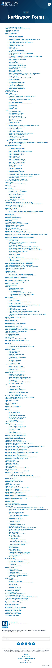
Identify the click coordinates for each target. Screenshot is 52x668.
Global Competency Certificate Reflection (20, 378)
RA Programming (13, 538)
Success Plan (12, 308)
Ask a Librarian (13, 414)
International (9, 372)
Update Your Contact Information (17, 143)
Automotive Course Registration (14, 205)
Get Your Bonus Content (12, 332)
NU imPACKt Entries (16, 536)
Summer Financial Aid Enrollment (17, 309)
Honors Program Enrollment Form (17, 65)
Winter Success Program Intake (17, 88)
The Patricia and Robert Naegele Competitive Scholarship (24, 311)
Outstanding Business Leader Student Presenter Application (24, 477)
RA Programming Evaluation (18, 540)
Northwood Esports (14, 532)
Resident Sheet (13, 546)
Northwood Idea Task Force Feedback (16, 441)
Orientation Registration (12, 615)
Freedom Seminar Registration (14, 326)
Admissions (9, 93)
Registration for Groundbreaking (14, 493)
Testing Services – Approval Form (15, 595)
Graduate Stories (13, 62)
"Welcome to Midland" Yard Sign (14, 27)
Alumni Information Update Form (17, 160)
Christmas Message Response (13, 222)
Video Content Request (15, 432)
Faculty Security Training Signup (17, 357)
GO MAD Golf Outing (14, 170)
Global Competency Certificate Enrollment (20, 377)
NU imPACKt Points (14, 535)
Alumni (8, 147)
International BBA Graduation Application (20, 381)
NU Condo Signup (11, 460)
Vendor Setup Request (15, 291)
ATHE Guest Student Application (17, 374)
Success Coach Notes (14, 79)
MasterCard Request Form (15, 289)
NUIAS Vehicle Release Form (16, 194)
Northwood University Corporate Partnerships (18, 447)
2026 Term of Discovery (12, 31)
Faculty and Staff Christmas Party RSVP (16, 282)
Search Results (10, 501)
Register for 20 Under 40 (13, 489)
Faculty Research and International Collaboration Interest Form (25, 56)
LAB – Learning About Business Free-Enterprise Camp (20, 397)
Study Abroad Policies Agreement (18, 573)
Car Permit (9, 220)
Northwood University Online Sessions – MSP (17, 454)
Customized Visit (13, 94)
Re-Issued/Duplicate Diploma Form (18, 179)
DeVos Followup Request (15, 245)
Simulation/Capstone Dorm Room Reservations (21, 262)
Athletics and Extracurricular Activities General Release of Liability (26, 507)
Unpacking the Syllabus (15, 587)
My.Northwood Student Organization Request (21, 529)
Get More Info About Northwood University (20, 99)
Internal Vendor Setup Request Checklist (21, 292)
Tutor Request (12, 564)
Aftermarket (9, 140)
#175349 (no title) (13, 579)
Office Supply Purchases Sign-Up (14, 472)
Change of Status (13, 352)
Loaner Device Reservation (16, 391)
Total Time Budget (13, 586)
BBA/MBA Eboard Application (16, 512)
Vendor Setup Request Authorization (21, 295)
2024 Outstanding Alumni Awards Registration (18, 28)
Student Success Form (14, 122)
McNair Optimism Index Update (14, 609)
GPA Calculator (13, 584)
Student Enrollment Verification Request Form (21, 77)
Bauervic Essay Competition (13, 209)
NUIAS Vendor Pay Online (15, 196)
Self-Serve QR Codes (14, 429)
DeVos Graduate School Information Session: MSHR (19, 263)
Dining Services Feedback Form (14, 269)
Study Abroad (10, 567)
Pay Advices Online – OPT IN (13, 480)
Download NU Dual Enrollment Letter (15, 279)
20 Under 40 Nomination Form (17, 148)
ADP (7, 110)
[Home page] (9, 5)
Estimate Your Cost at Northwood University (17, 280)
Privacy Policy (26, 656)
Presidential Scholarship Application (18, 306)
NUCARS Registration (11, 463)
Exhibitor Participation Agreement (18, 191)
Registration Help (13, 76)
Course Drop (12, 47)
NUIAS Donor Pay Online (15, 193)
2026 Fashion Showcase (12, 30)
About (26, 654)
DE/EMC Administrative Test (13, 226)
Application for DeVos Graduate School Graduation (22, 242)
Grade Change (12, 61)
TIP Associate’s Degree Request (17, 312)
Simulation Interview (14, 260)
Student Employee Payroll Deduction (18, 139)
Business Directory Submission (16, 163)
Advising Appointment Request (17, 38)
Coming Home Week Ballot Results (20, 515)
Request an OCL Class (14, 363)
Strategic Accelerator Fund (16, 137)
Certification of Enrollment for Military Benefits (21, 42)
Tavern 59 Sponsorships (12, 590)
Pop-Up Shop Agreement (12, 486)
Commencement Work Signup (16, 45)
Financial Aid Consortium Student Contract (20, 302)
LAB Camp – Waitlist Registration (15, 398)
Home (26, 12)
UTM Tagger (12, 431)
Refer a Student (13, 105)
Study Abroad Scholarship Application (19, 575)
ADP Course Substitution (15, 114)
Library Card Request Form (16, 418)
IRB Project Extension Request (17, 368)
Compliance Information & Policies (26, 658)
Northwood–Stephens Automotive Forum (17, 458)
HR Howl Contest (13, 358)
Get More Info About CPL (15, 120)
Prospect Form (13, 186)
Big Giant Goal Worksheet (15, 581)
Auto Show (9, 188)
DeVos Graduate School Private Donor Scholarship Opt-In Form (25, 249)
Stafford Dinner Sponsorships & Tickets (16, 504)
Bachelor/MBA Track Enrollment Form (18, 41)
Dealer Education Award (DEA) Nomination (17, 229)
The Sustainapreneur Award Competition (17, 598)
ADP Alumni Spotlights (15, 150)
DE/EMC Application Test (12, 228)
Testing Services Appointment (16, 84)
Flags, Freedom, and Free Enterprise (15, 317)
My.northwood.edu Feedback (13, 440)
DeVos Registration (14, 256)
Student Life (9, 506)
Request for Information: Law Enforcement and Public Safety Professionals (25, 497)
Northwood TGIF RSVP (12, 444)
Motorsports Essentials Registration (15, 438)
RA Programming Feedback (18, 541)
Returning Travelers (11, 500)
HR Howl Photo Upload (15, 360)
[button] (49, 4)
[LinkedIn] (26, 643)
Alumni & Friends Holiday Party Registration (20, 151)
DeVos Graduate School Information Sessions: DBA (19, 265)
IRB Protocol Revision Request (17, 371)
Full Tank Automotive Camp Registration (16, 331)
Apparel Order (10, 182)
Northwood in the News (12, 612)
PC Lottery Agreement (15, 394)
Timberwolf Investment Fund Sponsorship (17, 599)
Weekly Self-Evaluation (15, 589)
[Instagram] (22, 643)
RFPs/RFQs (26, 660)
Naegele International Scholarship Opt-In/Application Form (24, 305)
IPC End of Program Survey (16, 383)
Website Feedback (11, 606)
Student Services (10, 558)
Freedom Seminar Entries (15, 325)
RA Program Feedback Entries (22, 543)
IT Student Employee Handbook (17, 389)
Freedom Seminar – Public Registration (16, 323)
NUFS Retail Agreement (12, 464)
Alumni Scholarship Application (17, 162)
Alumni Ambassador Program (16, 153)
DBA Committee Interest (15, 243)
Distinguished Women (12, 272)
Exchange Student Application (17, 375)
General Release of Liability (16, 518)
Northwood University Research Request (16, 455)
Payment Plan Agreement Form (14, 481)
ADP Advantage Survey (15, 111)
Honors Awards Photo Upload (14, 348)
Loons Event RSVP (13, 361)
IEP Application (13, 380)
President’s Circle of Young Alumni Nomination (21, 176)
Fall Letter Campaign (11, 285)
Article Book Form (13, 411)
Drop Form (11, 119)
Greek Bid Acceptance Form (16, 520)
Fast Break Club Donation (15, 128)
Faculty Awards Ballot (12, 283)
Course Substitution (14, 569)
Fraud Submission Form (12, 320)
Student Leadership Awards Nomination (19, 552)
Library (8, 409)
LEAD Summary (10, 404)
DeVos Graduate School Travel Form (18, 251)
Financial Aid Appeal (14, 300)
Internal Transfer (13, 68)
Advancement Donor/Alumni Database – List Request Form (24, 125)
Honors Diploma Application (16, 64)
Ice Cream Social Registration (16, 257)
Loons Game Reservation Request (15, 421)
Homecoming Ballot (14, 523)
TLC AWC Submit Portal (12, 601)
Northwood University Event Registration (17, 449)
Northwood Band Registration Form (18, 530)
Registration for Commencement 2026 (16, 492)
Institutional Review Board (13, 365)
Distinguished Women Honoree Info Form (19, 345)
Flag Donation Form (14, 130)
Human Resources (10, 349)
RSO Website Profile (14, 547)
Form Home (9, 318)
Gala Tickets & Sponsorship (16, 131)
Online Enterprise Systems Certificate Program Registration (24, 73)
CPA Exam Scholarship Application (18, 51)
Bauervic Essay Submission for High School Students (22, 213)
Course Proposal (13, 48)
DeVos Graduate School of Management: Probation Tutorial (24, 248)
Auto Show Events (11, 200)
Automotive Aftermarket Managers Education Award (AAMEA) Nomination (28, 142)
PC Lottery (9, 483)
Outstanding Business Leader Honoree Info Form (21, 346)
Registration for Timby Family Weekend (16, 495)
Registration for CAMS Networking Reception (18, 490)
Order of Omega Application (16, 561)
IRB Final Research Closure (16, 366)
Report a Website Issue (26, 662)
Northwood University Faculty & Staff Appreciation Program (22, 452)
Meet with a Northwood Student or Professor (20, 104)
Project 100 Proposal (14, 177)
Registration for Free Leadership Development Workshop (24, 259)
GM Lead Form (10, 337)
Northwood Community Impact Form (18, 134)
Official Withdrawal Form (15, 71)
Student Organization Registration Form (19, 553)
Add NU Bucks (10, 90)
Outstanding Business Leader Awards (16, 474)
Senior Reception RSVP (15, 550)
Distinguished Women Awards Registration (17, 277)
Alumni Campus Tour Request (16, 154)
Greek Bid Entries (15, 521)
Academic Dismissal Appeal (16, 36)
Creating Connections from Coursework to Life (21, 583)
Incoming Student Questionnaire (17, 67)
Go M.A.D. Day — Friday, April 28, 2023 (16, 338)
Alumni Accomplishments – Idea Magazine (17, 180)
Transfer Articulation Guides (16, 85)
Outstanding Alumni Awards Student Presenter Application (24, 174)
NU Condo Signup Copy (12, 461)
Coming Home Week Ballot (16, 513)
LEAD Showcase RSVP (12, 403)
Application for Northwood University (16, 183)
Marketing (8, 423)
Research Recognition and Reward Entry (16, 498)
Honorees (8, 343)
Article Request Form (14, 412)
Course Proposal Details (17, 50)
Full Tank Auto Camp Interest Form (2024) (17, 328)
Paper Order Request (11, 478)
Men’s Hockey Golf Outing (13, 437)
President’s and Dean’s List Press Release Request (22, 74)
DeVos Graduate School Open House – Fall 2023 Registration (22, 266)
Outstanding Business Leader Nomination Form (21, 475)
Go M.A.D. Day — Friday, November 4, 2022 (17, 340)
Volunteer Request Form (15, 555)
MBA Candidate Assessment (16, 102)
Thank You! (14, 100)
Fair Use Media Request (15, 386)
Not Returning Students (15, 70)
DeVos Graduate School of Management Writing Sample (23, 246)
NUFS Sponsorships (11, 466)
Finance (8, 286)
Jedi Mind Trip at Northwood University (16, 395)
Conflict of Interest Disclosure (16, 354)
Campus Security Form (12, 219)
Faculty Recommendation (15, 570)
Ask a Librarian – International (17, 415)
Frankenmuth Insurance (15, 97)
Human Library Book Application (17, 417)
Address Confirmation (12, 91)
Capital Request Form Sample (16, 288)
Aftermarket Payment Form (13, 145)
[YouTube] (33, 643)
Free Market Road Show (12, 322)
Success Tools (9, 578)
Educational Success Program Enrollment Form (21, 53)
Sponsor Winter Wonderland (16, 136)
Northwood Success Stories (16, 424)
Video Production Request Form (14, 602)
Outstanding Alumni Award (16, 173)
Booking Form (10, 214)
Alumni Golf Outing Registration (17, 159)
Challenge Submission (14, 351)
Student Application (14, 572)
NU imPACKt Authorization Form (17, 533)
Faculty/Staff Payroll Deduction (17, 127)
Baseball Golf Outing (11, 208)
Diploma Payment (10, 271)
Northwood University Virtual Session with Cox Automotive (21, 457)
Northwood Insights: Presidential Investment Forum (19, 443)
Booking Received (11, 216)
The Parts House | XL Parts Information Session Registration (22, 596)
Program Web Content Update (17, 427)
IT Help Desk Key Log (14, 388)
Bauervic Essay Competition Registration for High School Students (26, 211)
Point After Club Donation (13, 484)
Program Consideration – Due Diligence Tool (17, 487)
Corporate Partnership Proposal (17, 117)
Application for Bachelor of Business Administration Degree (24, 39)
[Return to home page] (5, 628)
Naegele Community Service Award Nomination (21, 133)
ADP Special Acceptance (15, 116)
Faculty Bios (12, 54)
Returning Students (14, 107)
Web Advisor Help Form (12, 604)
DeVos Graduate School (12, 239)
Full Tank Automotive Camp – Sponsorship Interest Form (21, 329)
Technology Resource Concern (17, 82)
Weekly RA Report (13, 556)
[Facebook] (18, 643)
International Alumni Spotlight (16, 171)
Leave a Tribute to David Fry (13, 406)
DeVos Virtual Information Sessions (15, 268)
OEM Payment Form (11, 469)
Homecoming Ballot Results (18, 524)
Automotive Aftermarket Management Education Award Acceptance (24, 203)
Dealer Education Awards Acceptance (16, 231)
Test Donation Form (11, 592)
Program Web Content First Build (17, 426)
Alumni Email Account (14, 157)
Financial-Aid (9, 297)
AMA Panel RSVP (13, 240)
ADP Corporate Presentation (16, 113)
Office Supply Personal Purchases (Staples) (17, 470)
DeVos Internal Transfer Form (16, 252)
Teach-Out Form (13, 108)
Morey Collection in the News (13, 610)
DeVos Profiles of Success (15, 165)
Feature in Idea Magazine (15, 168)
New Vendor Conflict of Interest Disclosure (22, 294)
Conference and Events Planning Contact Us (17, 223)
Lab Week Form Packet (12, 400)
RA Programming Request (18, 544)
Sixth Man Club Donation (12, 503)
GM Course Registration (12, 334)
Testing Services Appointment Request (16, 593)
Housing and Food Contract (13, 613)
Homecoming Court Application (17, 526)
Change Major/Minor (14, 44)
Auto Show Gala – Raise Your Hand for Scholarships (19, 202)
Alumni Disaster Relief (14, 156)
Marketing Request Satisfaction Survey (16, 434)
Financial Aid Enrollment (15, 303)
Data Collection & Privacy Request (15, 225)
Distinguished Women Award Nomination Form (21, 274)
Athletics (8, 185)
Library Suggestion (14, 420)
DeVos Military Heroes (14, 254)
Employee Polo (13, 355)
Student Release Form (14, 197)
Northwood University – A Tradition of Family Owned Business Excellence (25, 446)
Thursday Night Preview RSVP (16, 199)
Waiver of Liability (13, 576)
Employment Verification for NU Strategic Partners (22, 96)
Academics (9, 34)
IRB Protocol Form (13, 369)
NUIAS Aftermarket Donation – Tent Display (17, 467)
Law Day (8, 401)
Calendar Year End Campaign (13, 217)
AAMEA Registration (11, 33)
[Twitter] (29, 643)
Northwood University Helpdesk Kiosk (18, 392)
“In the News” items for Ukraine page (16, 607)
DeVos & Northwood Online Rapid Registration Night (20, 237)
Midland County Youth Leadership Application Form (22, 527)
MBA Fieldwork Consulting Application (16, 435)
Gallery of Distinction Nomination (17, 59)
